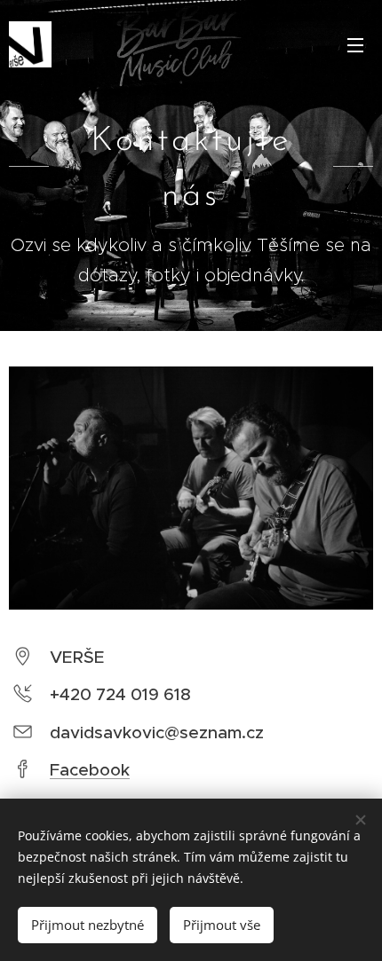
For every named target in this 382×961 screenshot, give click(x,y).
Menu (355, 44)
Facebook (90, 770)
